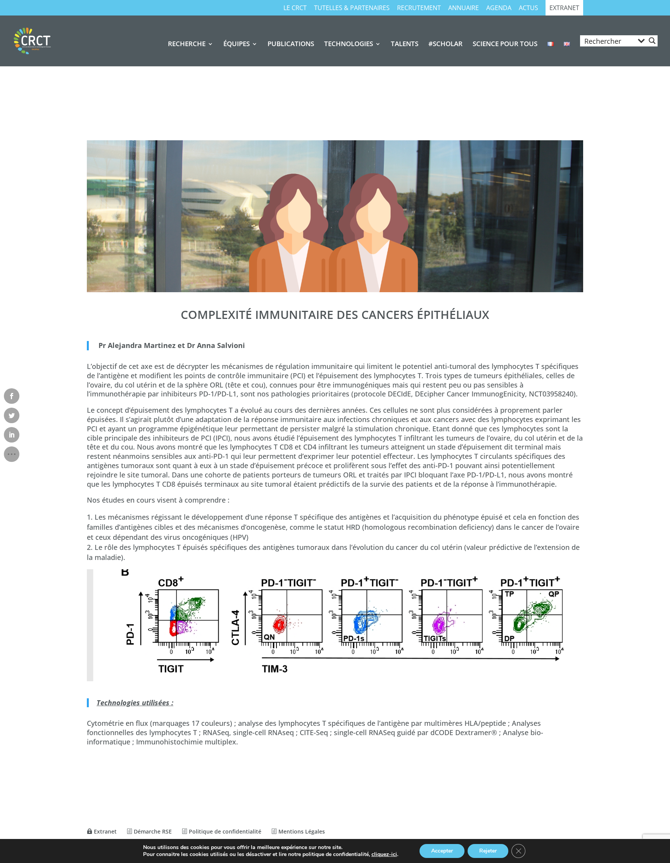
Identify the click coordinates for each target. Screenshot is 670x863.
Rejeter (488, 850)
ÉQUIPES (236, 44)
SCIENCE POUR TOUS (505, 44)
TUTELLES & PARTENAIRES (352, 8)
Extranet (564, 8)
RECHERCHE (186, 44)
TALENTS (404, 44)
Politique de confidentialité (224, 831)
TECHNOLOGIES (348, 44)
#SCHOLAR (445, 44)
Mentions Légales (301, 831)
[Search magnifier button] (652, 40)
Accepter (442, 850)
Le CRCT (295, 8)
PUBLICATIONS (291, 44)
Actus (528, 8)
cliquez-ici (384, 854)
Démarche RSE (152, 831)
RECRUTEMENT (419, 8)
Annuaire (463, 8)
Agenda (498, 8)
